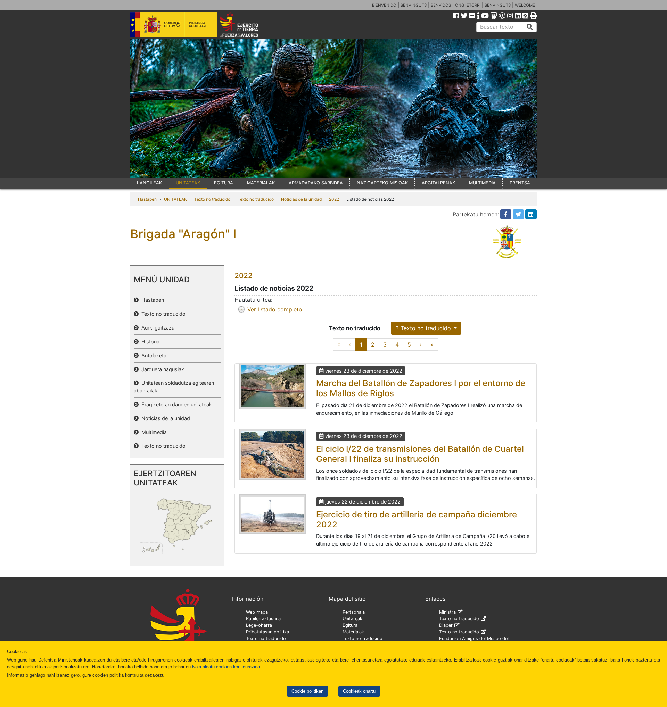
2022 (334, 199)
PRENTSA (520, 182)
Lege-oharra (259, 625)
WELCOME (525, 5)
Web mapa (257, 612)
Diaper (446, 625)
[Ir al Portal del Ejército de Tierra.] (247, 23)
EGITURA (223, 182)
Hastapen (147, 199)
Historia (149, 341)
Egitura (350, 625)
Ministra (447, 612)
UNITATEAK (188, 182)
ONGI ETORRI (467, 5)
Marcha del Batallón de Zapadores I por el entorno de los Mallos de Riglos (420, 388)
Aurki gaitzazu (156, 328)
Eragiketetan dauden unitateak (175, 404)
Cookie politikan (307, 691)
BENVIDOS (441, 5)
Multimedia (153, 432)
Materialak (353, 631)
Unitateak (352, 618)
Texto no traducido (212, 199)
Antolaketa (152, 355)
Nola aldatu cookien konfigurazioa (226, 666)
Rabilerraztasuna (263, 618)
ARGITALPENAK (438, 182)
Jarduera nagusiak (161, 369)
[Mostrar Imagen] (272, 386)
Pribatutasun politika (267, 631)
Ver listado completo (274, 309)
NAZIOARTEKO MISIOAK (382, 182)
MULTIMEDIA (482, 182)
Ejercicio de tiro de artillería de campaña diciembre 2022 (416, 519)
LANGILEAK (149, 182)
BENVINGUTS (414, 5)
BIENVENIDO (384, 5)
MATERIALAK (261, 182)
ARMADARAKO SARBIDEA (316, 182)
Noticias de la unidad (301, 199)
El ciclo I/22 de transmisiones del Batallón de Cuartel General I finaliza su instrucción (420, 454)
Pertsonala (354, 612)
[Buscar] (530, 27)
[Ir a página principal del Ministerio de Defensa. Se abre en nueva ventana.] (173, 23)
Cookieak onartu (359, 691)
